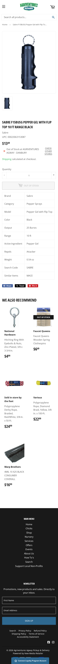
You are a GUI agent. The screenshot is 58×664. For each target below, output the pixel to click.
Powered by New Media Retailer (28, 653)
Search (29, 561)
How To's (29, 557)
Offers (29, 545)
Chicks (29, 528)
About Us (29, 553)
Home (4, 24)
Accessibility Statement (28, 637)
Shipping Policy (19, 633)
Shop (29, 532)
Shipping (6, 159)
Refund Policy (40, 630)
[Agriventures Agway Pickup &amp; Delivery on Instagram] (53, 642)
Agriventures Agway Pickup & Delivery (31, 650)
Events (29, 549)
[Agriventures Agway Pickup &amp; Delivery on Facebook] (48, 642)
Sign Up (29, 620)
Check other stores (48, 151)
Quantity (6, 169)
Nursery (29, 536)
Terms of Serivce (36, 633)
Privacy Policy (25, 630)
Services (29, 541)
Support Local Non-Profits (29, 566)
